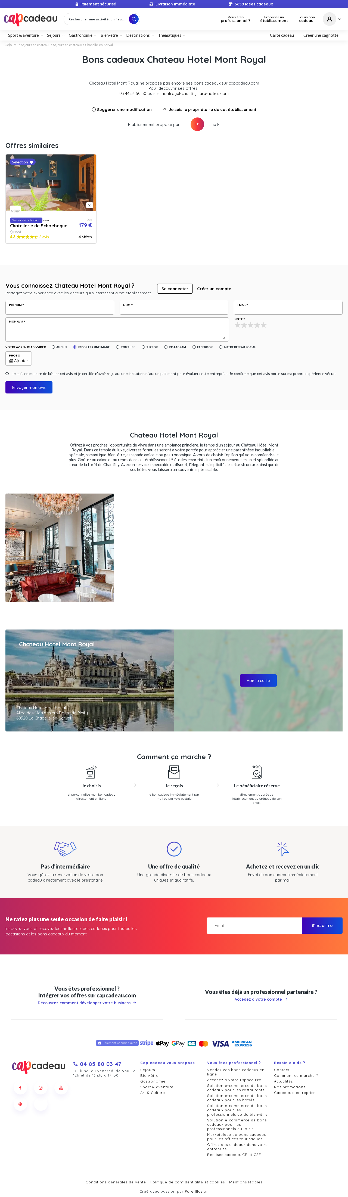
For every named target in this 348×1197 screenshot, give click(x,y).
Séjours (11, 44)
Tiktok (152, 347)
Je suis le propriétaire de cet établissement (212, 109)
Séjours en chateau (35, 44)
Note (238, 319)
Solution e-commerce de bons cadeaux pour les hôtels (237, 1097)
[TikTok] (41, 1104)
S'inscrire (322, 925)
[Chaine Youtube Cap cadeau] (61, 1087)
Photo (14, 355)
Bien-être (149, 1075)
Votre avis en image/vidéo (25, 347)
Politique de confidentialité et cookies (187, 1182)
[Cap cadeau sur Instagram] (41, 1087)
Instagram (177, 347)
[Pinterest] (20, 1104)
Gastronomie (153, 1081)
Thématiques (169, 35)
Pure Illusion (197, 1191)
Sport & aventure (156, 1087)
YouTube (128, 347)
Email (241, 304)
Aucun (61, 347)
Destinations (138, 35)
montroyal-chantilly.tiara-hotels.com (194, 93)
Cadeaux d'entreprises (296, 1092)
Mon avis (16, 321)
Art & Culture (152, 1092)
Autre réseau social (240, 347)
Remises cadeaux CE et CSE (234, 1154)
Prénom (15, 304)
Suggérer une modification (124, 109)
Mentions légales (245, 1182)
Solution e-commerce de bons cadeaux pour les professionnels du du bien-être (237, 1110)
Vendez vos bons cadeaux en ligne (236, 1072)
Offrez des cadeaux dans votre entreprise (237, 1146)
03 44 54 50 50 (132, 93)
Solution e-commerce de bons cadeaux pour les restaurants (237, 1087)
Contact (281, 1070)
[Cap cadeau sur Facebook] (20, 1087)
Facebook (205, 347)
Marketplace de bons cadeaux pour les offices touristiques (236, 1136)
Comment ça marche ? (296, 1075)
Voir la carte (258, 680)
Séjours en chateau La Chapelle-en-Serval (83, 44)
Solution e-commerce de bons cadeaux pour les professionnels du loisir (237, 1124)
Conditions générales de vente (116, 1182)
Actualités (283, 1081)
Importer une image (94, 347)
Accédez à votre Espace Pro (234, 1080)
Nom (126, 304)
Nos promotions (289, 1087)
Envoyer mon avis (29, 387)
